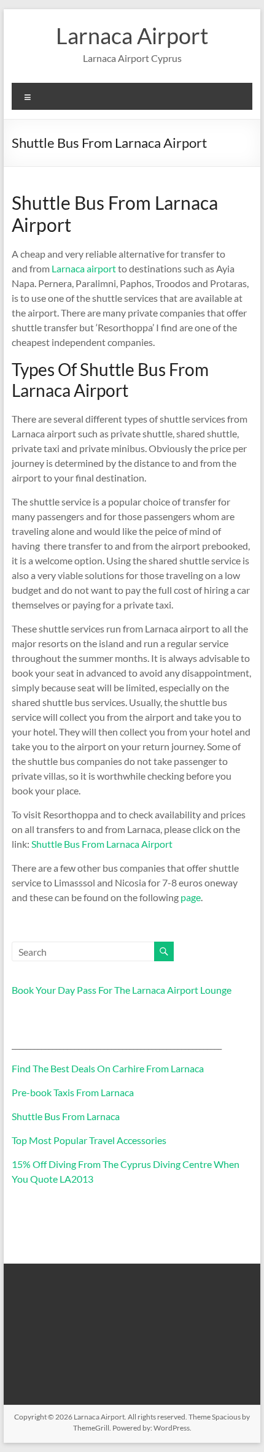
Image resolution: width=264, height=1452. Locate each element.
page (191, 897)
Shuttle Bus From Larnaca (66, 1116)
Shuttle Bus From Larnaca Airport (102, 844)
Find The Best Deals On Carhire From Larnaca (108, 1068)
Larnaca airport (85, 268)
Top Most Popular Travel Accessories (89, 1140)
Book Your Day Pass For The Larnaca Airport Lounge (121, 990)
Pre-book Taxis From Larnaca (73, 1092)
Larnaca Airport (132, 35)
